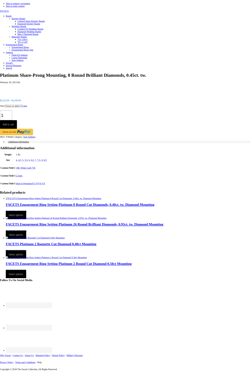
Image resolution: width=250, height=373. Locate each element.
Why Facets (5, 355)
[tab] (128, 142)
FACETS (4, 11)
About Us (29, 355)
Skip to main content (15, 6)
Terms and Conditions (25, 362)
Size (2, 106)
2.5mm (19, 175)
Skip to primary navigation (18, 3)
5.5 (26, 160)
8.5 (45, 160)
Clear (24, 106)
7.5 (38, 160)
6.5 (32, 160)
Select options (16, 215)
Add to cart (8, 124)
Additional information (18, 142)
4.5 (19, 160)
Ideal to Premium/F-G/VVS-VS (30, 183)
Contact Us (18, 355)
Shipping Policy (43, 355)
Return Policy (58, 355)
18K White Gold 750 (25, 168)
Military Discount (75, 355)
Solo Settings (29, 137)
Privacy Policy (6, 362)
